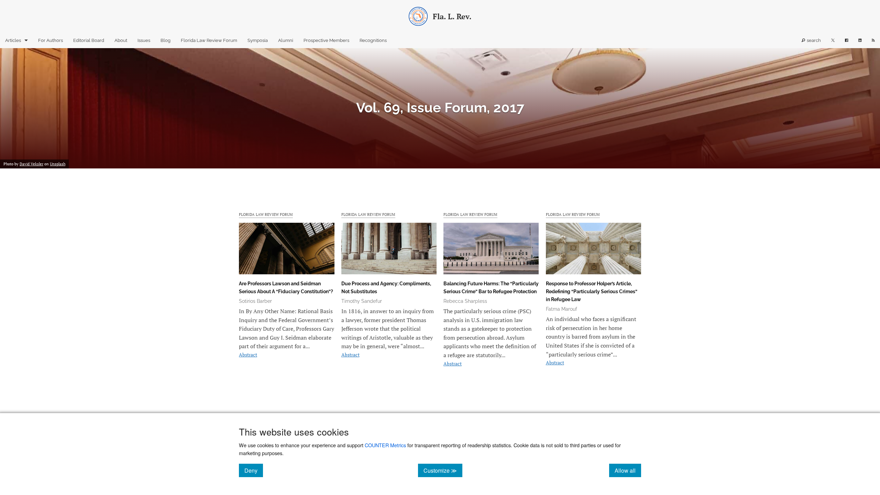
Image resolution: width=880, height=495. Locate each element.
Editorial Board (88, 40)
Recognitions (373, 40)
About (120, 40)
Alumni (285, 40)
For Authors (50, 40)
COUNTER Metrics (385, 445)
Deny (253, 470)
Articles (13, 40)
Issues (144, 40)
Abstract (248, 354)
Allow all (628, 470)
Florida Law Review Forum (209, 40)
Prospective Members (326, 40)
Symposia (258, 40)
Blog (165, 40)
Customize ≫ (443, 470)
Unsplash (57, 164)
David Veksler (31, 164)
